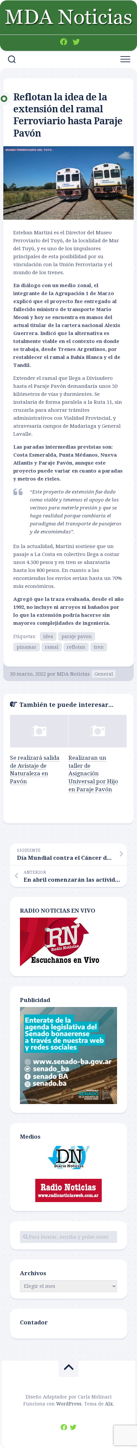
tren (99, 647)
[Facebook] (63, 42)
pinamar (27, 647)
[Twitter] (76, 42)
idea (48, 636)
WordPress (68, 1403)
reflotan (76, 647)
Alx (109, 1403)
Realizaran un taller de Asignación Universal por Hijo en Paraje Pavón (93, 773)
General (103, 674)
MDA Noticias (73, 674)
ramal (52, 647)
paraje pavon (77, 636)
